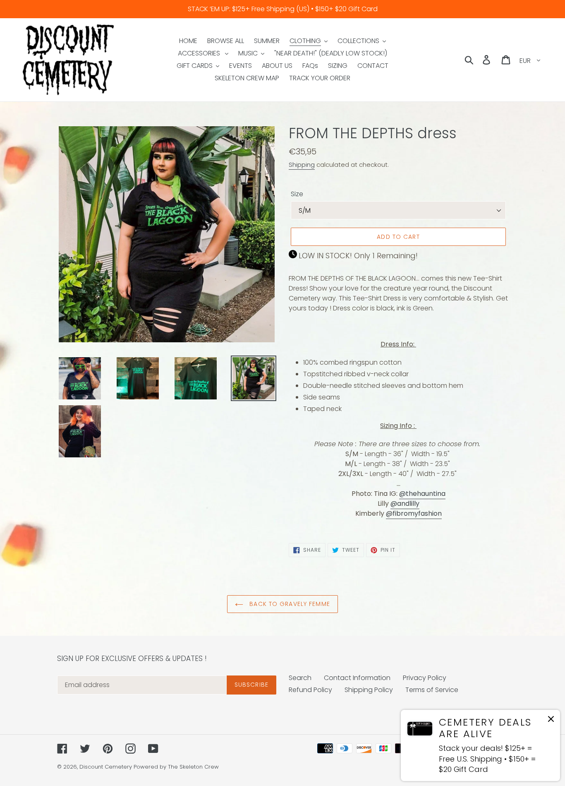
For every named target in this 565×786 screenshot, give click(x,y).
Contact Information (357, 678)
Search (300, 678)
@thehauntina (422, 493)
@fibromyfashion (414, 513)
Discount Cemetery (105, 767)
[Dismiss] (551, 720)
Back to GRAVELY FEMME (288, 604)
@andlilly (404, 503)
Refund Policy (310, 690)
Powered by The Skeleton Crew (176, 767)
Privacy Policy (424, 678)
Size (297, 194)
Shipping (302, 164)
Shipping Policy (369, 690)
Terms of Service (431, 690)
